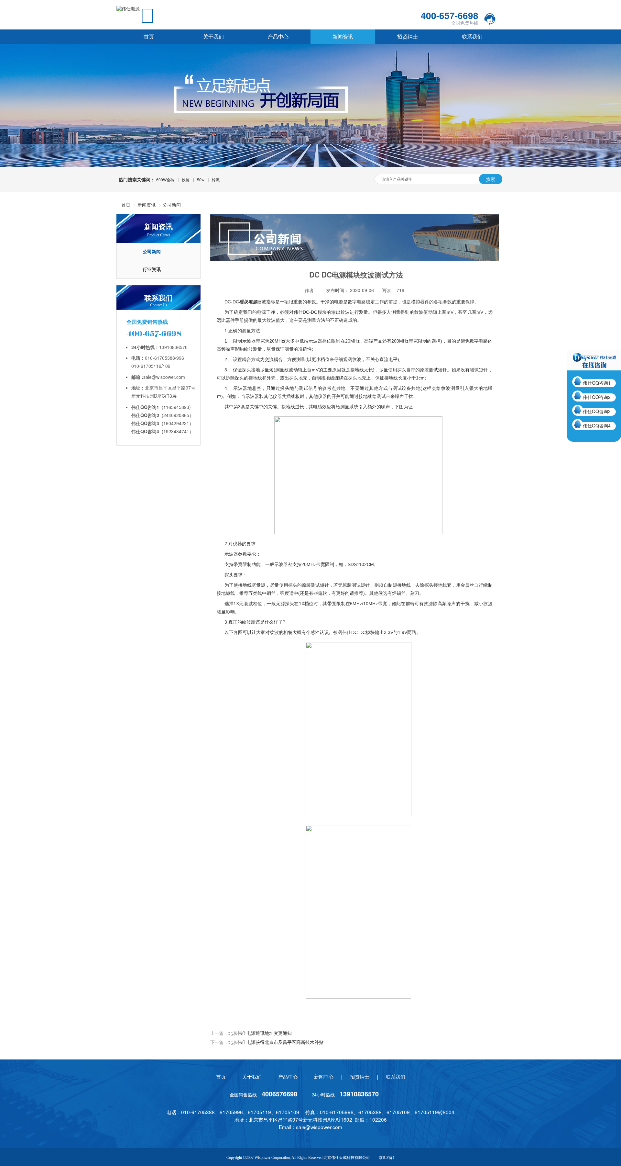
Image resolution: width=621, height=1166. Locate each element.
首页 (149, 36)
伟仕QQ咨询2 (597, 397)
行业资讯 (152, 269)
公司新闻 (172, 204)
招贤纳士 (407, 36)
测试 (433, 369)
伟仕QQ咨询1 (597, 382)
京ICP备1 (387, 1157)
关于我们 (213, 36)
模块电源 (248, 301)
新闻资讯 (342, 36)
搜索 (490, 179)
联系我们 (472, 36)
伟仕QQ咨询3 (597, 411)
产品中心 (278, 36)
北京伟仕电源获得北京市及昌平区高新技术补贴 (275, 1042)
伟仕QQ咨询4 (597, 425)
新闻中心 (323, 1076)
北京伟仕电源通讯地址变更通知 (260, 1033)
